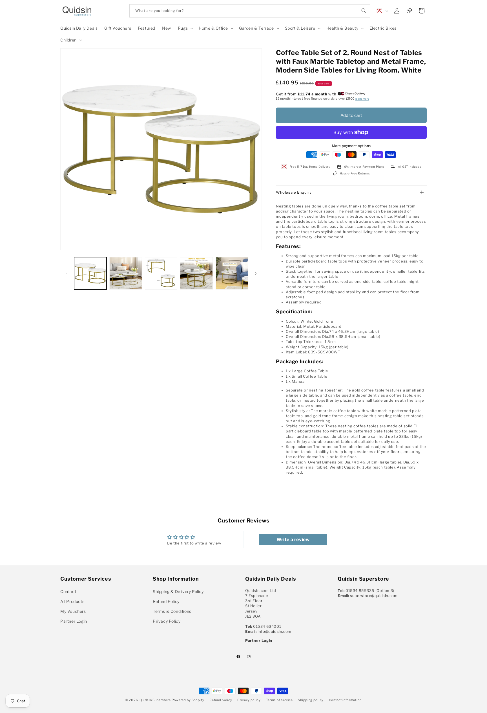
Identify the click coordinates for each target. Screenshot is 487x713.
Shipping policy (311, 700)
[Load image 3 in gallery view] (161, 273)
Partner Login (73, 621)
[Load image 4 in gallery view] (196, 273)
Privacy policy (249, 700)
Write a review (292, 539)
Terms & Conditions (172, 611)
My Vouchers (73, 611)
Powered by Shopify (188, 700)
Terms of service (279, 700)
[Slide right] (255, 273)
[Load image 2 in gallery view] (125, 273)
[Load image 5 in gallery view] (232, 273)
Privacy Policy (166, 621)
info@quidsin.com (274, 631)
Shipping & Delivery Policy (178, 591)
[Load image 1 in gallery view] (90, 273)
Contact (68, 591)
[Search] (364, 11)
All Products (72, 601)
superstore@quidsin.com (373, 595)
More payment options (351, 146)
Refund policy (220, 700)
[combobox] (250, 11)
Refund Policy (166, 601)
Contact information (345, 700)
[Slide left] (66, 273)
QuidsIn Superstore (155, 700)
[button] (184, 28)
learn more (362, 98)
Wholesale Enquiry (293, 192)
